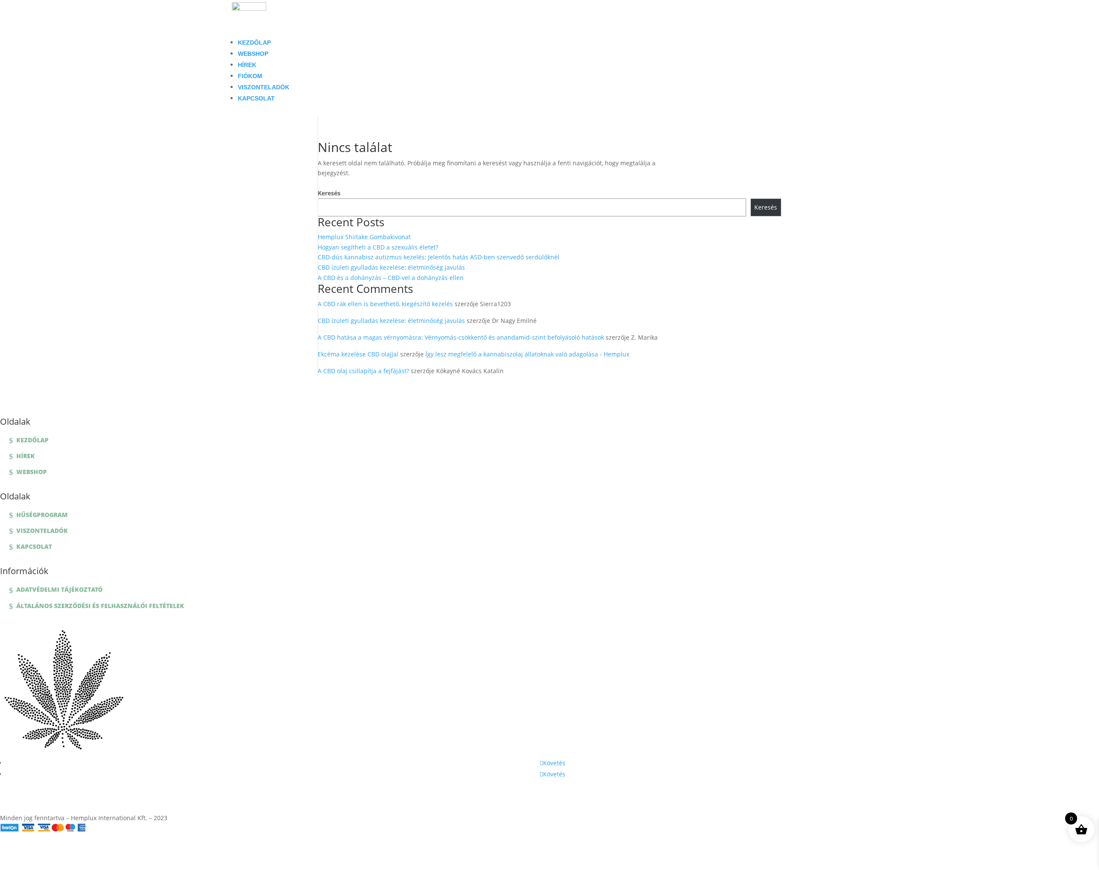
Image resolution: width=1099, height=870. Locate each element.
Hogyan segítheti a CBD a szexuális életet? (378, 247)
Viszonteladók (263, 87)
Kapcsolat (256, 98)
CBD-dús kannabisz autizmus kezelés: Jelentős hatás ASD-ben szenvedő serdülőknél (438, 257)
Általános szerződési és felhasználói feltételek (100, 606)
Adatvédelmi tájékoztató (59, 589)
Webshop (253, 53)
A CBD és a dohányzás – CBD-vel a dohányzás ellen (391, 278)
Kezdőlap (254, 42)
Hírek (247, 64)
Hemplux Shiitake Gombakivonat (364, 237)
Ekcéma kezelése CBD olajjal (358, 354)
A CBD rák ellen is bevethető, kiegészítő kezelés (385, 304)
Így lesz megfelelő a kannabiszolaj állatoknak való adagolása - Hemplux (527, 354)
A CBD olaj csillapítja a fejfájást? (363, 371)
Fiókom (250, 76)
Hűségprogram (42, 515)
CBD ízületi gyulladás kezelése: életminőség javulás (391, 267)
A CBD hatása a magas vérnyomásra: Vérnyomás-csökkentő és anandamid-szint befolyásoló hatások (461, 337)
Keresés (329, 193)
